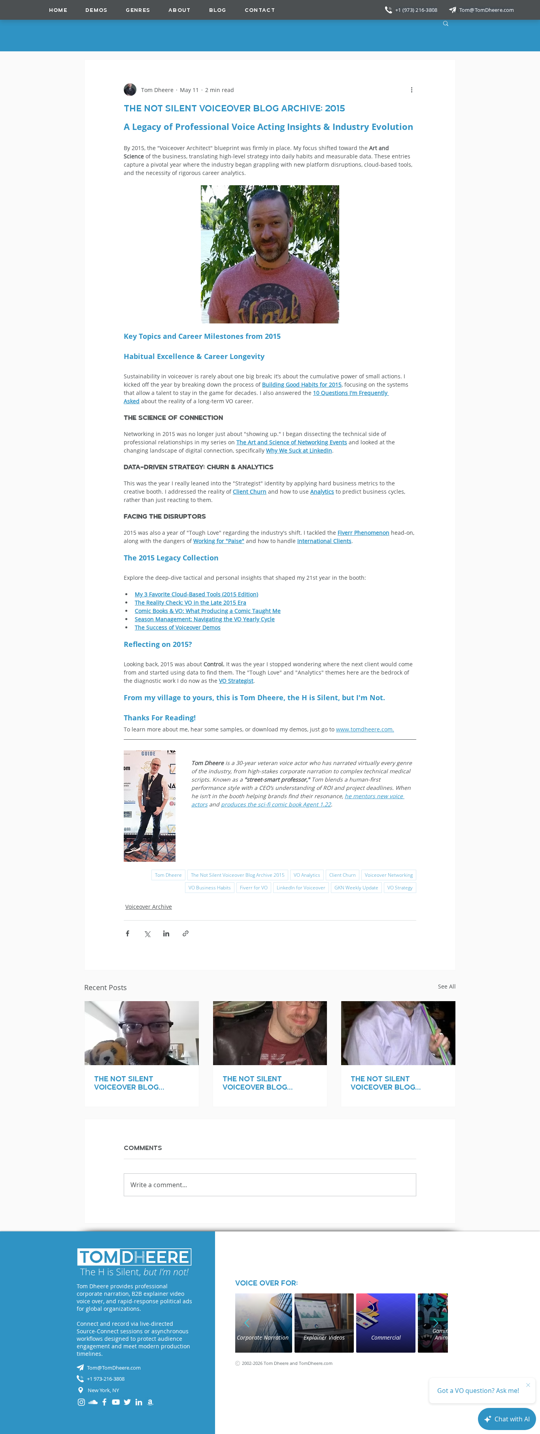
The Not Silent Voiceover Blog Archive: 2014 (126, 1083)
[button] (138, 10)
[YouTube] (116, 1402)
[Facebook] (104, 1402)
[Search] (455, 10)
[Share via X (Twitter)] (147, 933)
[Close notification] (528, 1385)
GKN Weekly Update (356, 887)
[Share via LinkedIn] (166, 933)
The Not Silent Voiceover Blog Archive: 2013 (255, 1083)
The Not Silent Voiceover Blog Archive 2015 (238, 875)
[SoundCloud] (93, 1402)
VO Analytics (307, 875)
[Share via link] (185, 933)
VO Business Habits (210, 887)
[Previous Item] (247, 1323)
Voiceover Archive (148, 906)
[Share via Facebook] (127, 933)
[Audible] (150, 1402)
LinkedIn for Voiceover (301, 887)
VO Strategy (400, 887)
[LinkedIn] (138, 1402)
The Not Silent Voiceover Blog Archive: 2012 (383, 1083)
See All (447, 986)
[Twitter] (127, 1402)
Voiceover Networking (389, 875)
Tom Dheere (168, 875)
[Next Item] (436, 1323)
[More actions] (411, 89)
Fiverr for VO (254, 887)
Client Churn (342, 875)
